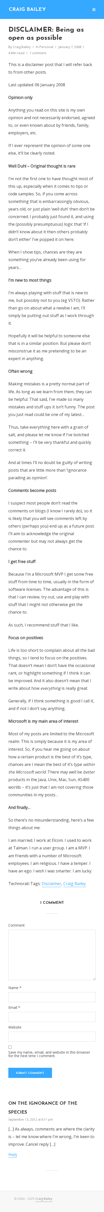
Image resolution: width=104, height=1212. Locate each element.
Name (14, 988)
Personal (46, 47)
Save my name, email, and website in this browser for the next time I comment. (49, 1054)
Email (14, 1007)
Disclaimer (51, 883)
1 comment (38, 53)
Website (14, 1027)
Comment (16, 925)
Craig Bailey (27, 9)
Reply (12, 1154)
